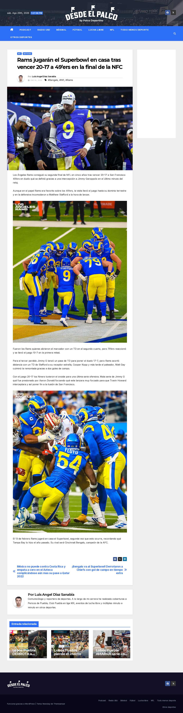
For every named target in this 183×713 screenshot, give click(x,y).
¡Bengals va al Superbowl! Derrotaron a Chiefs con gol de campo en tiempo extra (97, 570)
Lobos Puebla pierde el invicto (67, 652)
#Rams (69, 80)
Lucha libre (96, 30)
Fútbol (77, 30)
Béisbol (61, 30)
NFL (112, 30)
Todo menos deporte (135, 30)
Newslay (46, 704)
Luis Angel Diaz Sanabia (44, 76)
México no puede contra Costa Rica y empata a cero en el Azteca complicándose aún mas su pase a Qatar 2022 (43, 571)
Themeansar (59, 704)
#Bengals (53, 80)
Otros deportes (21, 37)
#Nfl (61, 80)
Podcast (25, 30)
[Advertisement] (156, 94)
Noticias (27, 53)
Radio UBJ (43, 30)
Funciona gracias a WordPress (21, 704)
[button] (175, 33)
